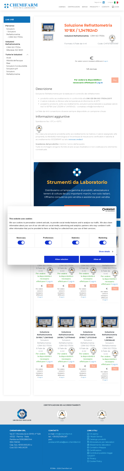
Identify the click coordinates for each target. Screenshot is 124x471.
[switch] (48, 242)
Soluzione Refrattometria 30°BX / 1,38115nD (44, 335)
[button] (16, 54)
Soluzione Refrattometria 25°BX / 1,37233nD (88, 335)
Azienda (62, 7)
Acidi (8, 58)
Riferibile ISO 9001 (14, 50)
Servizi (85, 7)
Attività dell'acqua (14, 60)
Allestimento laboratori (100, 445)
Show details (104, 251)
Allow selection (61, 259)
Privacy (92, 458)
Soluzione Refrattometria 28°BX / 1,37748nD (66, 335)
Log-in (106, 61)
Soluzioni (10, 29)
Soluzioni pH (12, 68)
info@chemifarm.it (63, 434)
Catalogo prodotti (97, 439)
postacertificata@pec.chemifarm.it (64, 442)
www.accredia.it (75, 139)
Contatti (105, 7)
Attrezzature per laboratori (101, 442)
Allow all (97, 259)
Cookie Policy (95, 461)
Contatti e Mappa (97, 447)
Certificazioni (74, 7)
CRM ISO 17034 (16, 37)
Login (116, 7)
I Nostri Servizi (95, 436)
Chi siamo (93, 434)
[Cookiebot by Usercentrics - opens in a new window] (104, 210)
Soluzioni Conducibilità (16, 66)
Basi (8, 63)
